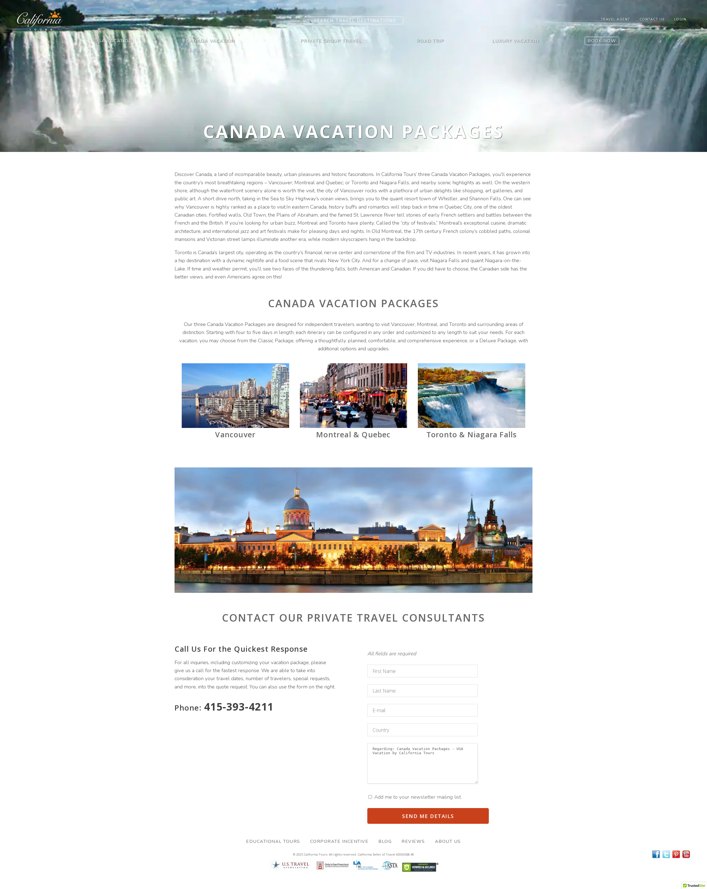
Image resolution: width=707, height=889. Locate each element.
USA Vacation (113, 41)
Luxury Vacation (515, 41)
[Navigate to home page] (40, 28)
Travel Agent (615, 19)
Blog (385, 841)
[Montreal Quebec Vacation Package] (353, 426)
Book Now (602, 41)
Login (680, 19)
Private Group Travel (331, 41)
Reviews (413, 841)
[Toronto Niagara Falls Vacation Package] (471, 426)
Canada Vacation (210, 41)
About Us (448, 841)
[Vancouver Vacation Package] (235, 426)
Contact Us (652, 19)
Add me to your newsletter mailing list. (417, 797)
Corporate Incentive (339, 841)
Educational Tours (273, 841)
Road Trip (430, 41)
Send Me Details (428, 815)
